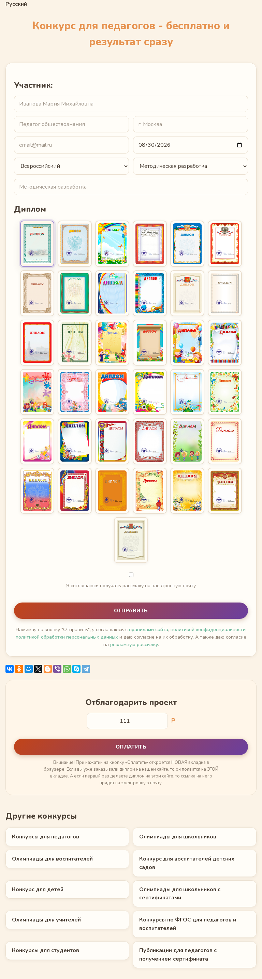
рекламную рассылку (134, 644)
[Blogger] (48, 669)
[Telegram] (86, 669)
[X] (38, 669)
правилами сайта (148, 629)
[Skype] (76, 669)
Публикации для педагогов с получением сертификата (178, 955)
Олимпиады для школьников (177, 836)
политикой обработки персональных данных (67, 637)
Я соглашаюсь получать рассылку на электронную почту (131, 585)
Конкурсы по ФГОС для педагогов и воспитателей (187, 924)
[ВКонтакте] (9, 669)
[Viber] (57, 669)
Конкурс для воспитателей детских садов (186, 863)
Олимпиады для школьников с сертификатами (179, 894)
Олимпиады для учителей (46, 920)
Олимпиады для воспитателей (52, 859)
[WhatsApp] (67, 669)
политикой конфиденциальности (208, 629)
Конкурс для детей (37, 889)
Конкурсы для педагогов (45, 836)
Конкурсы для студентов (45, 950)
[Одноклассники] (19, 669)
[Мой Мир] (29, 669)
